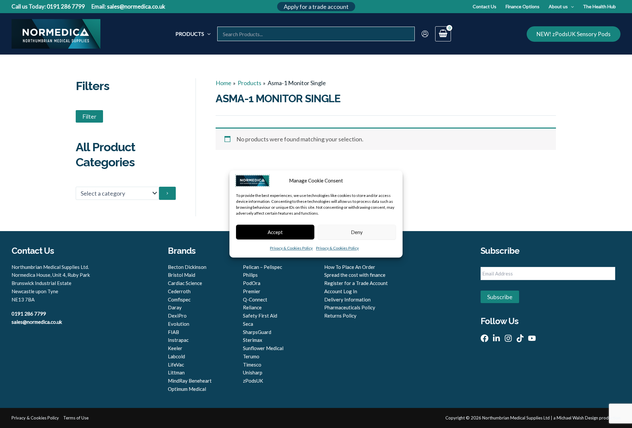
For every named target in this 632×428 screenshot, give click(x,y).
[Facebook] (484, 338)
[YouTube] (532, 338)
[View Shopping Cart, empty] (443, 34)
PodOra (251, 283)
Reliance (252, 307)
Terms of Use (76, 417)
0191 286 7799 (66, 6)
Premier (251, 291)
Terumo (251, 356)
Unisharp (252, 372)
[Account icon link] (425, 33)
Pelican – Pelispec (262, 267)
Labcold (176, 356)
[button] (316, 6)
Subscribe (500, 296)
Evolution (178, 324)
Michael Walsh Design (577, 417)
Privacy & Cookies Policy (291, 248)
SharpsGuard (257, 332)
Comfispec (179, 299)
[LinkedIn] (496, 338)
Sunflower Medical (263, 348)
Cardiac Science (185, 283)
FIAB (173, 332)
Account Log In (340, 291)
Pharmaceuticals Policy (349, 307)
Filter (89, 116)
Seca (248, 324)
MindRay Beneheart (190, 381)
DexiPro (177, 316)
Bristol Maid (181, 275)
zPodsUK (253, 381)
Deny (357, 232)
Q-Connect (255, 299)
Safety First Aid (260, 316)
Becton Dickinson (187, 267)
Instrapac (178, 340)
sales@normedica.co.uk (136, 6)
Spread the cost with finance (354, 275)
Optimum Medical (187, 389)
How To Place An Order (349, 267)
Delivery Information (347, 299)
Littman (176, 372)
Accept (275, 232)
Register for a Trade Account (356, 283)
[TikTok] (520, 338)
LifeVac (176, 365)
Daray (175, 307)
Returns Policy (340, 316)
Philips (250, 275)
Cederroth (179, 291)
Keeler (175, 348)
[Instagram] (508, 338)
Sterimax (252, 340)
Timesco (252, 365)
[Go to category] (167, 193)
